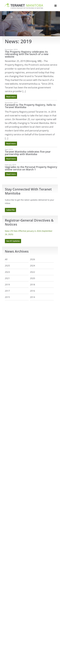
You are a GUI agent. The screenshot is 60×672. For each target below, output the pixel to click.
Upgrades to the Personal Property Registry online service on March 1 (31, 168)
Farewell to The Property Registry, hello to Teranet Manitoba (30, 106)
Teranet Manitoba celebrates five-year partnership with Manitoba (28, 153)
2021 (7, 278)
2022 (32, 272)
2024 (32, 265)
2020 (32, 278)
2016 (32, 290)
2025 (7, 265)
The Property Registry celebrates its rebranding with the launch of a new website (26, 54)
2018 (32, 284)
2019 (7, 284)
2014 (32, 297)
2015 (7, 297)
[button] (55, 5)
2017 (7, 290)
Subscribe (10, 210)
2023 (7, 272)
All (6, 259)
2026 (32, 259)
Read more (11, 96)
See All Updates (13, 241)
